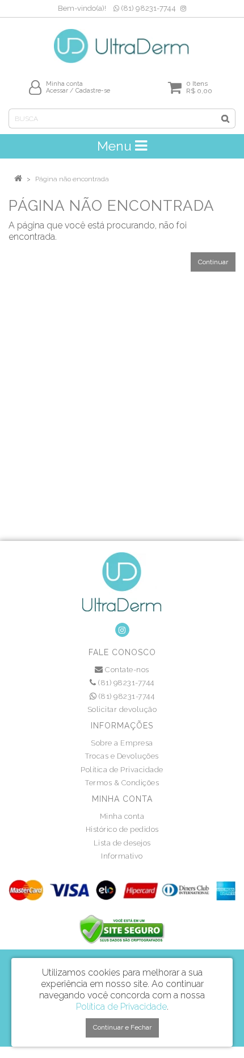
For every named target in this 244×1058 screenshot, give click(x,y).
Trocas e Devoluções (122, 756)
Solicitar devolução (122, 709)
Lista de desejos (122, 843)
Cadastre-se (92, 90)
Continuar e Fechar (122, 1027)
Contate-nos (126, 669)
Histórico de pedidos (122, 829)
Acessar (57, 90)
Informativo (122, 856)
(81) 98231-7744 (147, 8)
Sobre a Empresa (122, 743)
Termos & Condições (122, 782)
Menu (116, 145)
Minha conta (122, 816)
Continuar (213, 262)
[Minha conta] (35, 87)
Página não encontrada (72, 179)
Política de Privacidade (122, 769)
